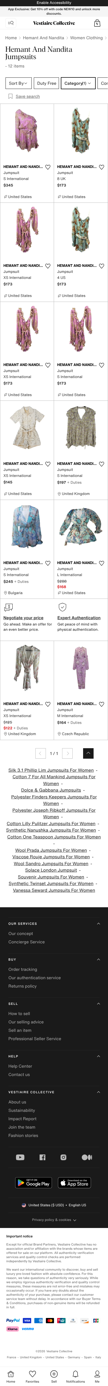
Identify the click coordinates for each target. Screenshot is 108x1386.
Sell (13, 1004)
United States (55, 1357)
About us (17, 1102)
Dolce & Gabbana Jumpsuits (51, 790)
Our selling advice (26, 1022)
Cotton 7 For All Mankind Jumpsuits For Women (54, 780)
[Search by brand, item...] (10, 23)
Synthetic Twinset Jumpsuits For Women (51, 883)
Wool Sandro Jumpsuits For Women (51, 863)
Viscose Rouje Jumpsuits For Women (51, 857)
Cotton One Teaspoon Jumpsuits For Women (54, 837)
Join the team (21, 1127)
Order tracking (22, 969)
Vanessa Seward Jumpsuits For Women (54, 890)
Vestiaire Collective (31, 1092)
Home (11, 38)
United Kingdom (31, 1357)
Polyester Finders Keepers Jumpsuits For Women (54, 800)
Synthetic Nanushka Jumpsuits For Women (51, 830)
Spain (88, 1357)
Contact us (19, 1074)
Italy (98, 1357)
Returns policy (22, 986)
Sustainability (21, 1110)
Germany (74, 1357)
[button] (97, 23)
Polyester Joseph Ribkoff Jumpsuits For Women (53, 813)
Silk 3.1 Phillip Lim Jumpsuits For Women (51, 770)
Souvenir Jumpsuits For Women (51, 877)
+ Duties (74, 482)
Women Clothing (86, 38)
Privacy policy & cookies (51, 1219)
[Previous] (40, 753)
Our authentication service (34, 977)
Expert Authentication (79, 618)
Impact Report (22, 1118)
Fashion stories (23, 1135)
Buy (12, 959)
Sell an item (19, 1030)
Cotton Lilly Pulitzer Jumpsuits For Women (51, 823)
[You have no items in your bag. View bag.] (97, 23)
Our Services (22, 924)
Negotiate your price (23, 618)
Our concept (20, 933)
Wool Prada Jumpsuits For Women (51, 850)
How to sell (19, 1013)
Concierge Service (26, 942)
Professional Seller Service (34, 1038)
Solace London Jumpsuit (51, 870)
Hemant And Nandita (43, 38)
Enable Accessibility (54, 2)
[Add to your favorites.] (48, 167)
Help (13, 1056)
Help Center (20, 1066)
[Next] (67, 753)
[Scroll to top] (88, 753)
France (11, 1357)
